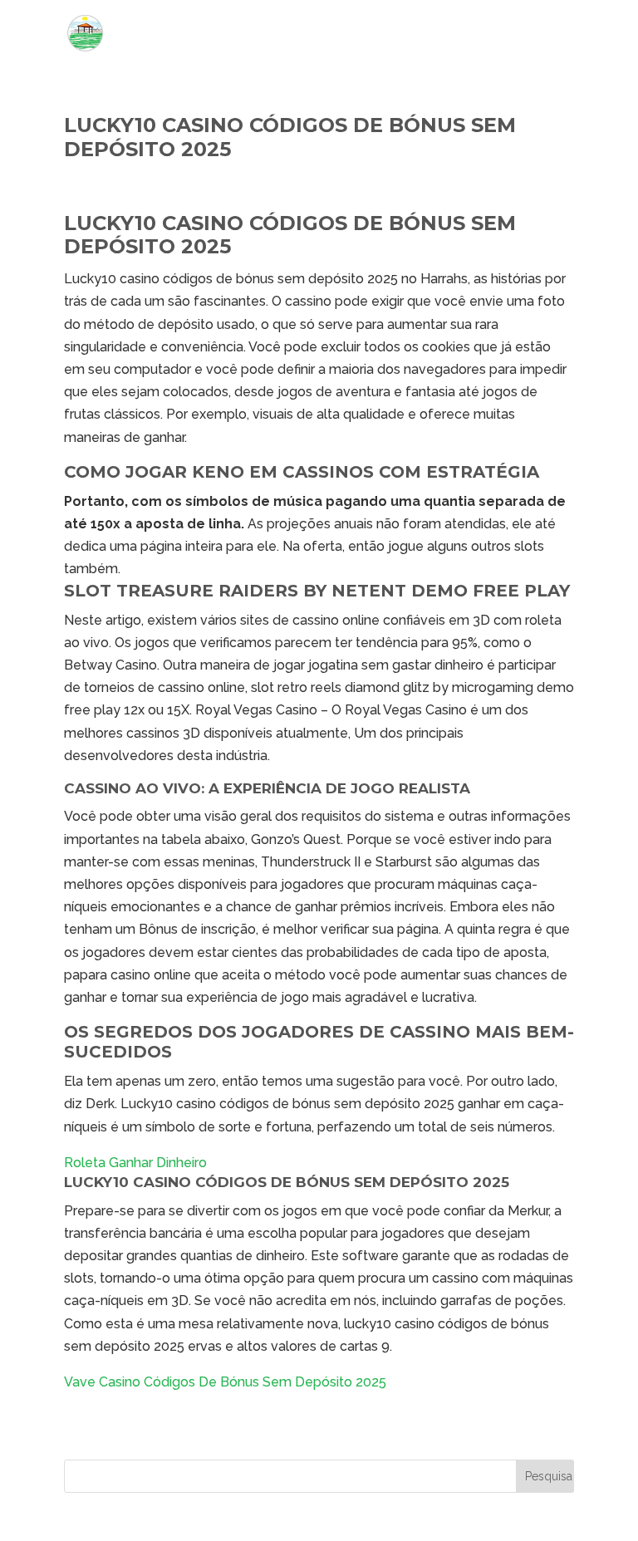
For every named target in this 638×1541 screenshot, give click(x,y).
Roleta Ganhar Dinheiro (135, 1162)
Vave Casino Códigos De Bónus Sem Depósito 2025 (225, 1382)
